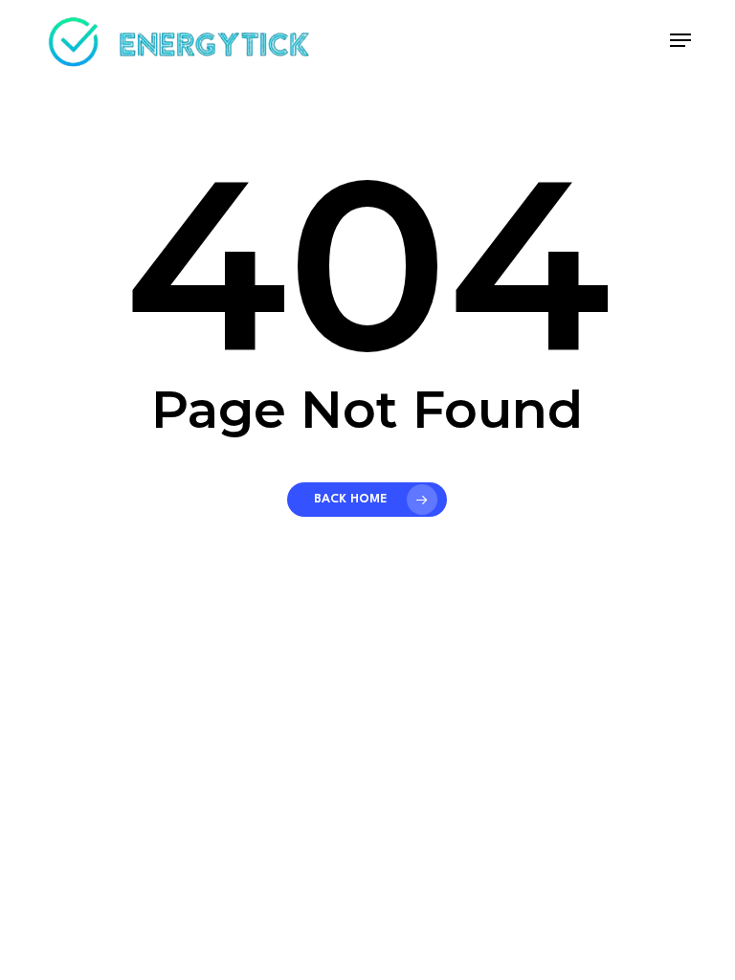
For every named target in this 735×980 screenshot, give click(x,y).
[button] (680, 40)
